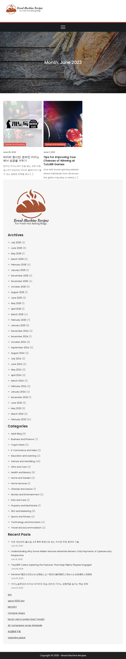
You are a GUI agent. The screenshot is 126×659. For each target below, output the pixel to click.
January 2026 (18, 270)
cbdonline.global (16, 637)
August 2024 (18, 353)
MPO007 (12, 606)
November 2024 (19, 336)
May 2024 (16, 369)
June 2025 (16, 297)
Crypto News (18, 444)
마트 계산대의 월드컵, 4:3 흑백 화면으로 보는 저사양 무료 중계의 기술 (45, 541)
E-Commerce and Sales (24, 450)
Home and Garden (21, 477)
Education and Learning (23, 455)
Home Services (19, 483)
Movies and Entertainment (25, 494)
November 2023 (19, 397)
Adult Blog (16, 433)
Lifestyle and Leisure (22, 489)
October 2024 (18, 342)
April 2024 (16, 375)
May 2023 (16, 408)
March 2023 (17, 413)
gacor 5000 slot (16, 600)
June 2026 (16, 248)
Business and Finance (22, 439)
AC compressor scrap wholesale (25, 625)
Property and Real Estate (24, 505)
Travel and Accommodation (26, 527)
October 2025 (18, 286)
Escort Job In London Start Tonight (26, 619)
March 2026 (17, 259)
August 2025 (17, 292)
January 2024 (18, 391)
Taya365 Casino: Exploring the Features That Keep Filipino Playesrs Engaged (51, 564)
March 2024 (17, 380)
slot (10, 594)
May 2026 (16, 253)
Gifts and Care (19, 466)
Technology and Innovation (26, 522)
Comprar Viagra (16, 613)
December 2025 (19, 275)
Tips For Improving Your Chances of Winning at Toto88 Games (59, 160)
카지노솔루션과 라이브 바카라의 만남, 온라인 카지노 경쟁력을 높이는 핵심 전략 (49, 583)
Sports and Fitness (21, 516)
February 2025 (18, 319)
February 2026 (18, 264)
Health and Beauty (21, 472)
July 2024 (16, 358)
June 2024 (16, 364)
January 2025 (18, 325)
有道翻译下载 (14, 631)
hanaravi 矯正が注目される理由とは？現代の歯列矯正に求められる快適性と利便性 (51, 574)
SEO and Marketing (21, 511)
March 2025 (17, 314)
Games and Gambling (15, 144)
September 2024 (20, 347)
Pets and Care (18, 500)
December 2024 (20, 330)
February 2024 (18, 386)
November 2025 (19, 281)
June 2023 (16, 402)
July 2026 (16, 242)
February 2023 (18, 419)
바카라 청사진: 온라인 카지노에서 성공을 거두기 (21, 158)
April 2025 (16, 308)
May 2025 (16, 303)
